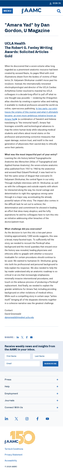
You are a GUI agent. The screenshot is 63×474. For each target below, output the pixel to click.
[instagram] (27, 419)
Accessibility (11, 461)
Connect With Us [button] (14, 407)
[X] (23, 337)
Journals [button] (9, 400)
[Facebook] (28, 337)
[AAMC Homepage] (20, 437)
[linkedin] (8, 419)
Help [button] (7, 386)
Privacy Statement (13, 455)
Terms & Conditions (14, 449)
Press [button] (8, 379)
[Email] (32, 337)
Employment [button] (11, 393)
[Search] (59, 11)
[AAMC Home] (31, 11)
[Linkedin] (19, 337)
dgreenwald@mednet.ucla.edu (19, 317)
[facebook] (37, 419)
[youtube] (46, 419)
